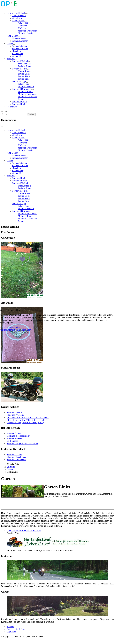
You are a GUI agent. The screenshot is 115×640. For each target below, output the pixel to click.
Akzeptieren (5, 327)
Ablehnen (15, 327)
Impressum (26, 330)
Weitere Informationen (10, 330)
